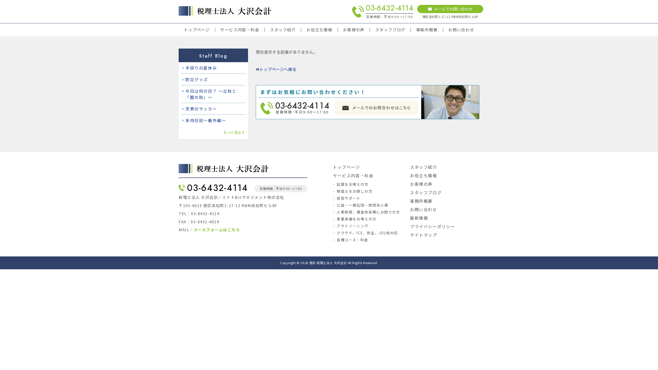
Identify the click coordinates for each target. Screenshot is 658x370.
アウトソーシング (352, 225)
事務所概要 (427, 30)
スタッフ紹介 (283, 30)
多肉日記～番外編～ (205, 120)
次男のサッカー (201, 109)
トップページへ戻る (277, 69)
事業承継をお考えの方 (356, 218)
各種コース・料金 (352, 239)
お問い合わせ (461, 30)
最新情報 (419, 218)
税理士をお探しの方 (354, 191)
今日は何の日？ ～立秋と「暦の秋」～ (210, 94)
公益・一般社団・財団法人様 (362, 205)
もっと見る (232, 132)
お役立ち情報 (319, 30)
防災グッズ (196, 79)
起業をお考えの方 (352, 184)
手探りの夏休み (201, 68)
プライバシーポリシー (432, 226)
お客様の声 (353, 30)
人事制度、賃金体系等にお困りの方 (368, 212)
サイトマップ (423, 235)
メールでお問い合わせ (453, 9)
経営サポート (348, 198)
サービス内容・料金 (239, 30)
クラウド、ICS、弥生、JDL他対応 (367, 232)
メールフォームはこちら (217, 229)
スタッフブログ (390, 30)
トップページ (197, 30)
